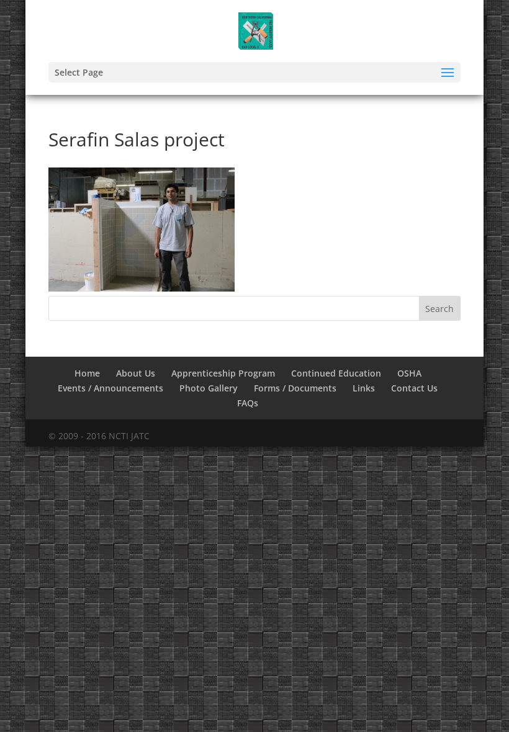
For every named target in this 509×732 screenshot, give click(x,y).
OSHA (409, 373)
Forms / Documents (295, 388)
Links (364, 388)
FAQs (247, 403)
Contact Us (414, 388)
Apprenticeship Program (223, 373)
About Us (135, 373)
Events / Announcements (110, 388)
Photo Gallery (208, 388)
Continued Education (336, 373)
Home (87, 373)
